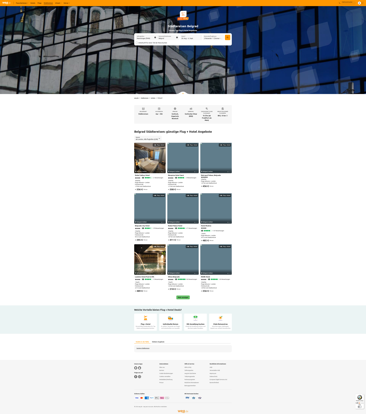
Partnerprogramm (190, 379)
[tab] (142, 342)
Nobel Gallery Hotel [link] (142, 175)
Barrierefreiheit (214, 382)
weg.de (136, 98)
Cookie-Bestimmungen (166, 373)
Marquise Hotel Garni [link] (176, 175)
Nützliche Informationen (192, 382)
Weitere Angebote (158, 342)
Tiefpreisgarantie (190, 376)
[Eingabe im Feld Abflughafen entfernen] (155, 37)
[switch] (360, 407)
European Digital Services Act (218, 379)
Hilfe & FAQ (188, 367)
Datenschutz (213, 376)
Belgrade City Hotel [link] (142, 226)
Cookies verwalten (164, 376)
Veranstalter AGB (215, 370)
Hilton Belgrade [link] (174, 277)
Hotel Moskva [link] (206, 226)
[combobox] (147, 37)
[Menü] (363, 395)
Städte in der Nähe (142, 342)
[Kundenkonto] (361, 3)
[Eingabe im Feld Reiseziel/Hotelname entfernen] (177, 37)
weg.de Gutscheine (190, 373)
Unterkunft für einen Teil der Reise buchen (152, 43)
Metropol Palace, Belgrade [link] (211, 175)
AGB (211, 367)
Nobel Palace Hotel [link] (175, 226)
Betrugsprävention (190, 385)
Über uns (162, 367)
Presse (161, 382)
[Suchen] (227, 37)
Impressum (213, 373)
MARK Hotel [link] (205, 277)
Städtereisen (144, 98)
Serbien (153, 98)
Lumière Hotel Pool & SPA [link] (144, 277)
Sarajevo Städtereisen (142, 348)
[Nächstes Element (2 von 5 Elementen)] (163, 158)
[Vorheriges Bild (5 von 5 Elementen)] (136, 158)
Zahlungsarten (189, 370)
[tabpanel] (183, 348)
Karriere (161, 370)
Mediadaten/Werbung (165, 379)
